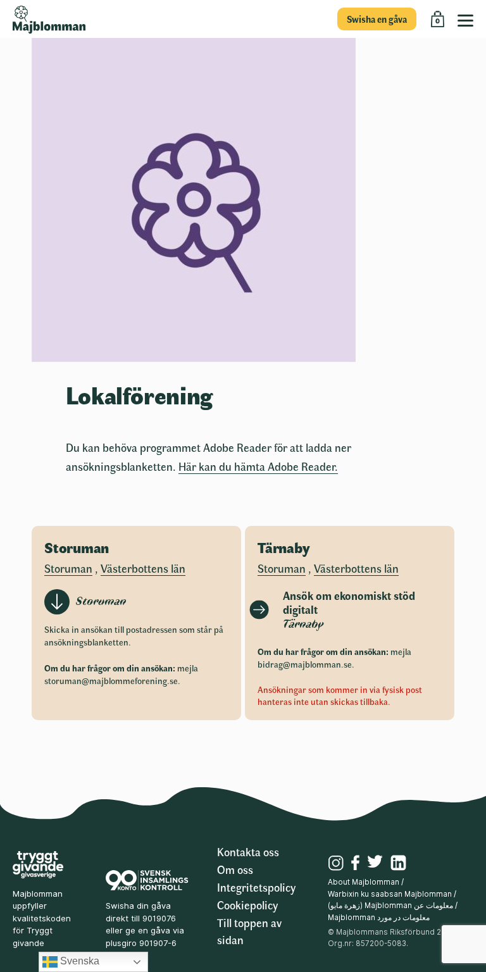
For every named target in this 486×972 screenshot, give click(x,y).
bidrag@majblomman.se (305, 664)
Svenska (78, 961)
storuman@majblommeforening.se (111, 681)
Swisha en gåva (377, 19)
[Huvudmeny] (468, 19)
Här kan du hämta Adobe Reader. (258, 466)
